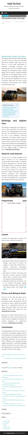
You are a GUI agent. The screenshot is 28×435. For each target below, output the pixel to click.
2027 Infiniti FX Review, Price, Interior (12, 403)
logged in (10, 367)
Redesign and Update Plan (9, 107)
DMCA (5, 425)
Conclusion (6, 116)
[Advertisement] (14, 40)
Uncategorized (5, 15)
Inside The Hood (14, 3)
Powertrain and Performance (10, 110)
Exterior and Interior (8, 109)
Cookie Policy (6, 421)
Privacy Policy (6, 427)
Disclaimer (6, 423)
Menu (5, 13)
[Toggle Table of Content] (16, 105)
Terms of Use (6, 428)
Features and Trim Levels (9, 112)
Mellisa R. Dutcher (19, 21)
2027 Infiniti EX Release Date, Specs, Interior (14, 405)
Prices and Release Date (9, 114)
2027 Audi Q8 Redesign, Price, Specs (12, 394)
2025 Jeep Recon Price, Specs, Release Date (15, 358)
